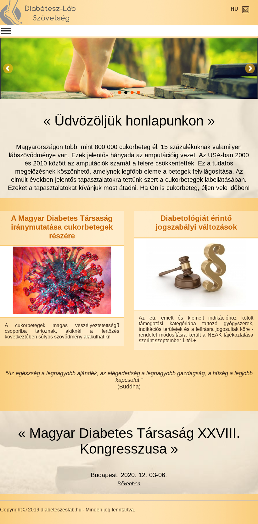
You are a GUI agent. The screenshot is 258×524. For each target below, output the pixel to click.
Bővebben (128, 483)
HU (234, 9)
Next (250, 69)
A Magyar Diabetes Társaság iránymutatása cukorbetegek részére (62, 227)
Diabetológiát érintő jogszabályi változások (196, 222)
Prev (8, 69)
